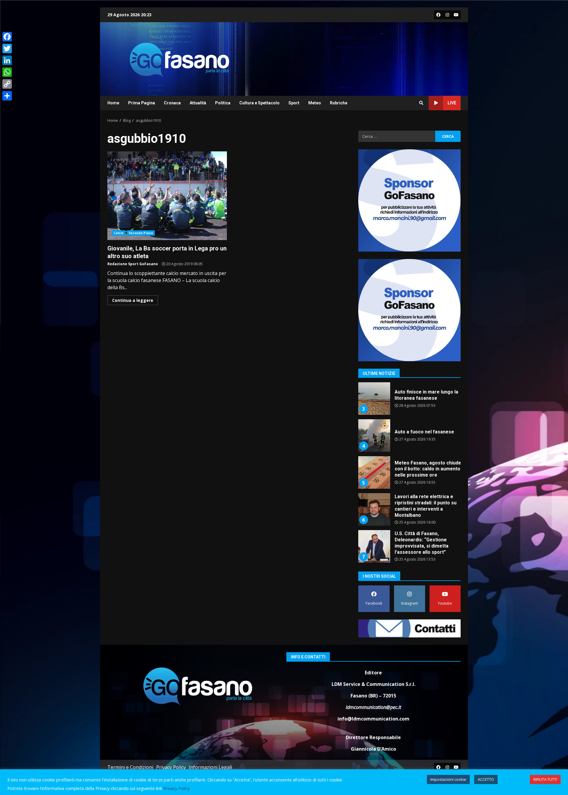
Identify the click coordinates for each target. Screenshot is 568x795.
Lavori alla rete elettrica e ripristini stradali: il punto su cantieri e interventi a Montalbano (374, 509)
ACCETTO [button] (486, 779)
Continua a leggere (132, 300)
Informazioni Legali (210, 767)
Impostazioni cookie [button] (448, 779)
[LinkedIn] (7, 60)
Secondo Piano (141, 233)
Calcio (119, 233)
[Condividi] (7, 96)
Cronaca (172, 103)
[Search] (421, 103)
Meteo (314, 103)
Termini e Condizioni (130, 767)
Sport (293, 103)
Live (452, 103)
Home (113, 103)
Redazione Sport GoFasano (132, 263)
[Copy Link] (7, 84)
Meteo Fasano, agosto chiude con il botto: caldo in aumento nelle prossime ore (374, 472)
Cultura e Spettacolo (259, 103)
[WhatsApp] (7, 72)
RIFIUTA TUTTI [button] (545, 779)
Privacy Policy (171, 767)
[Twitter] (7, 48)
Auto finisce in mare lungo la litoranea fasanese (374, 398)
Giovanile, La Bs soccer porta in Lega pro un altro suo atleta (167, 195)
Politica (222, 103)
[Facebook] (7, 37)
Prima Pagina (141, 103)
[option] (409, 400)
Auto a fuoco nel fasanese (374, 435)
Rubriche (338, 103)
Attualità (198, 103)
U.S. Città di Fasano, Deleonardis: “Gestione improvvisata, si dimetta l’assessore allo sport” (374, 546)
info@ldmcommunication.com (373, 718)
